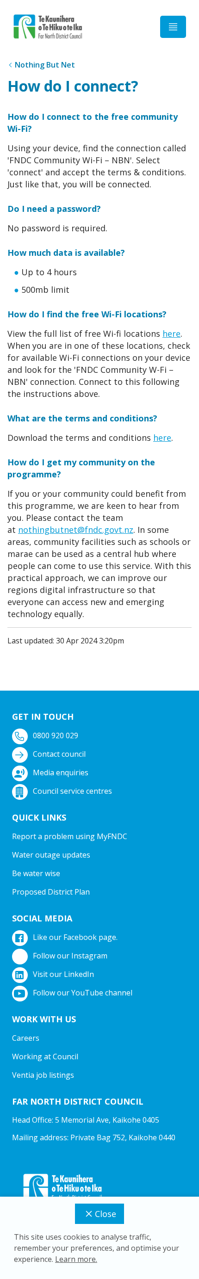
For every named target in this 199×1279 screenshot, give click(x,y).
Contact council (59, 754)
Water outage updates (51, 855)
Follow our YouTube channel (82, 993)
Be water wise (36, 873)
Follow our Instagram (70, 956)
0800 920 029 (55, 735)
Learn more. (76, 1259)
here (171, 333)
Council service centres (72, 791)
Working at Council (45, 1056)
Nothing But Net (45, 64)
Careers (25, 1038)
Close (105, 1213)
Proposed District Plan (51, 892)
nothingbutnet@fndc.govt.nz (75, 529)
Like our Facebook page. (75, 937)
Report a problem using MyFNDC (69, 836)
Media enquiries (60, 772)
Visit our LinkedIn (63, 974)
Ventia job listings (43, 1075)
